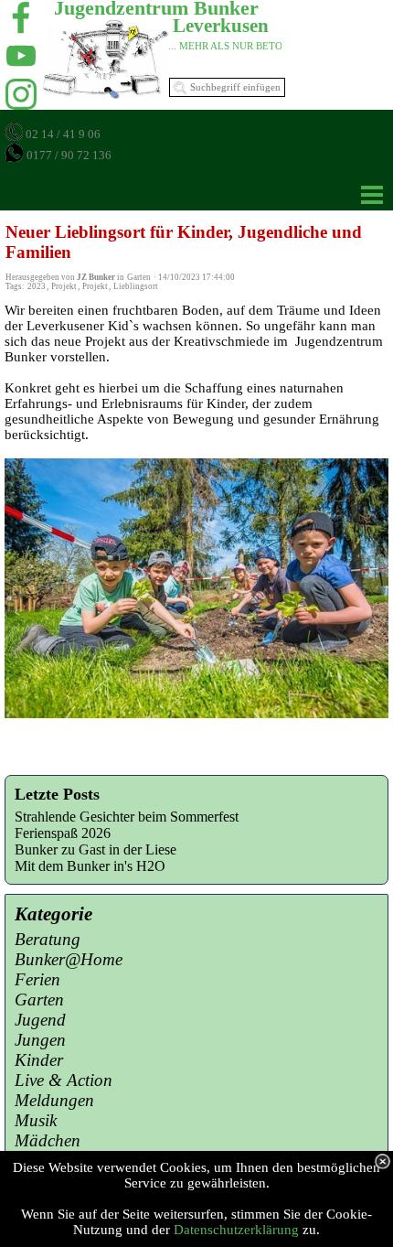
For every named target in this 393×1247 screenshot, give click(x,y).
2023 (36, 286)
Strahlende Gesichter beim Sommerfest (127, 816)
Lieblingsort (135, 286)
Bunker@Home (68, 959)
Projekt (64, 286)
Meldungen (54, 1100)
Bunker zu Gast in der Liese (95, 849)
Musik (36, 1120)
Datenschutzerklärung (236, 1229)
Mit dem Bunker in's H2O (90, 866)
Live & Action (63, 1080)
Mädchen (47, 1140)
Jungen (40, 1039)
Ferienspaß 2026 (63, 833)
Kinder (39, 1060)
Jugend (40, 1019)
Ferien (37, 979)
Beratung (47, 939)
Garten (39, 999)
